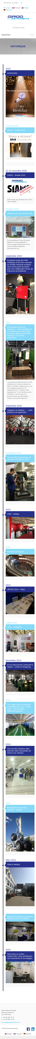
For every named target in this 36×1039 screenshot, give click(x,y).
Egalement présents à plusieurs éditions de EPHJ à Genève (19, 918)
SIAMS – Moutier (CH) (16, 130)
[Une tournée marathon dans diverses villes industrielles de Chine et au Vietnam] (20, 775)
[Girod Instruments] (18, 17)
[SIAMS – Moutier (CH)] (20, 147)
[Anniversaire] (20, 96)
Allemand (9, 10)
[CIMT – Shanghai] (20, 641)
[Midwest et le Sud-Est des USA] (20, 227)
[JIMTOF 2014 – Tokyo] (20, 603)
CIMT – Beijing (13, 514)
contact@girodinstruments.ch (11, 1022)
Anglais (26, 8)
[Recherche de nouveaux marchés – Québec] (20, 832)
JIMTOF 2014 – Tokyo (16, 589)
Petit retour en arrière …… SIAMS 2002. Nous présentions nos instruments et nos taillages (19, 956)
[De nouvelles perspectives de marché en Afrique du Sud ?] (20, 481)
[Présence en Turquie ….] (20, 565)
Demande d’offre (18, 28)
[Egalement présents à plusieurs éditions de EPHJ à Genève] (20, 931)
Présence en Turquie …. (17, 552)
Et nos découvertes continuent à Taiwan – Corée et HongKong (20, 666)
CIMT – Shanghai (14, 627)
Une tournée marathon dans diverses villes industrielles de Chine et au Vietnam (19, 751)
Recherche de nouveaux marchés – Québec (17, 809)
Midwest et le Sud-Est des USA (19, 213)
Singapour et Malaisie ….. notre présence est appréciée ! (19, 411)
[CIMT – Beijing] (20, 528)
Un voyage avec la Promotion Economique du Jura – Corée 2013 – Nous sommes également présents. (19, 708)
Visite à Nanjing (13, 864)
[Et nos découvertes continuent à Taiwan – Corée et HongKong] (20, 681)
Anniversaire (12, 73)
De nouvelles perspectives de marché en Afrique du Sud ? (19, 458)
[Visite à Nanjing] (20, 886)
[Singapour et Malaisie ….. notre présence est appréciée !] (20, 429)
